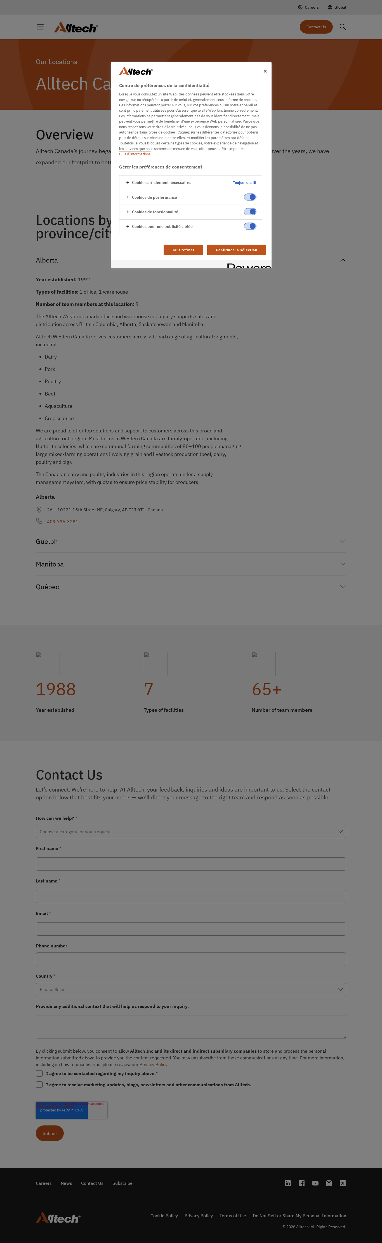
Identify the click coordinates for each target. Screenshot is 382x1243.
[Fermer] (265, 71)
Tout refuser (183, 250)
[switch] (250, 196)
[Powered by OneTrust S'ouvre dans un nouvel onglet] (247, 264)
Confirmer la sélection (236, 250)
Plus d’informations (134, 154)
